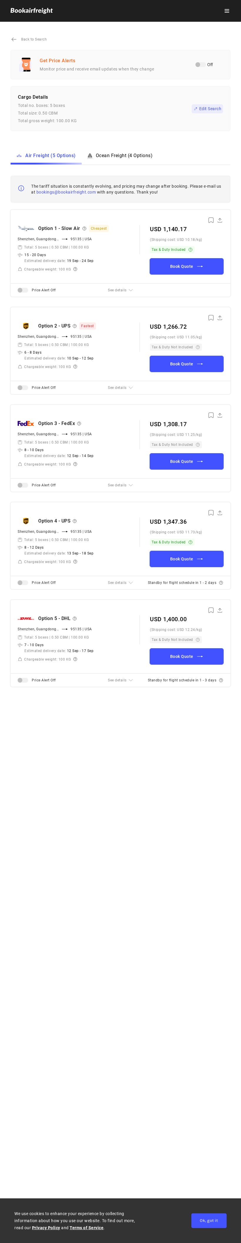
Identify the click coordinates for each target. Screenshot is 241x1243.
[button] (226, 10)
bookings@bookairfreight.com (66, 192)
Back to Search (34, 39)
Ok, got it (209, 1220)
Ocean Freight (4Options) (124, 155)
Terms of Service (86, 1227)
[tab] (120, 290)
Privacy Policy (46, 1227)
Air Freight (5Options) (50, 155)
